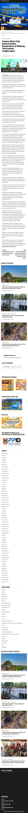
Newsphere (14, 811)
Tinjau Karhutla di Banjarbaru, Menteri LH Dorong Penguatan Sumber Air (13, 345)
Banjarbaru (4, 285)
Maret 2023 (4, 544)
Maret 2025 (4, 491)
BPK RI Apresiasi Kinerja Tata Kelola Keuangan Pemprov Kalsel (8, 252)
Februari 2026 (5, 466)
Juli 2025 (4, 482)
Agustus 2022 (5, 559)
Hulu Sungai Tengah (6, 605)
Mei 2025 (4, 486)
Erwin (12, 290)
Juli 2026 (4, 455)
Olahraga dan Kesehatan (7, 620)
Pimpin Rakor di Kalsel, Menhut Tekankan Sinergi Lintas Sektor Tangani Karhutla (13, 761)
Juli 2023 (4, 535)
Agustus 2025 (5, 480)
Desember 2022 (5, 551)
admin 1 (13, 56)
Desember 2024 (5, 497)
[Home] (2, 28)
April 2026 (4, 462)
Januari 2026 (4, 469)
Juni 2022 (4, 564)
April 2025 (4, 489)
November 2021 (5, 579)
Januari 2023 (4, 548)
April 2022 (4, 568)
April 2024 (4, 515)
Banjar (3, 592)
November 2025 (5, 473)
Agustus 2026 (5, 453)
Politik (3, 625)
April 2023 (4, 542)
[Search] (26, 28)
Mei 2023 (4, 539)
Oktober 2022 (5, 555)
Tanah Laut (4, 643)
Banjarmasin (4, 313)
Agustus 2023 (5, 533)
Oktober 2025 (5, 475)
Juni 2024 (4, 511)
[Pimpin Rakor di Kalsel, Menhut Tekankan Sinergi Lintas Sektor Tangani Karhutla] (14, 748)
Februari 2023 (5, 546)
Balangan (4, 590)
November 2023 (5, 526)
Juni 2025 (4, 484)
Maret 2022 (4, 570)
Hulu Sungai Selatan (6, 603)
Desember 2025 (5, 471)
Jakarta (3, 609)
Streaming (4, 636)
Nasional (4, 616)
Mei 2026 (4, 460)
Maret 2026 (4, 464)
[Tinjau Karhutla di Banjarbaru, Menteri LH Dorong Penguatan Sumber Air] (14, 331)
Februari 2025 (5, 493)
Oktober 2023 (5, 528)
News (3, 38)
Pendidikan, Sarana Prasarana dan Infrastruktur (12, 623)
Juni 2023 (4, 537)
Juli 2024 (4, 508)
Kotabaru (4, 614)
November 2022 (5, 553)
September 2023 (5, 531)
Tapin (3, 645)
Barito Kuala (4, 598)
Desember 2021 (5, 577)
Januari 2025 (4, 495)
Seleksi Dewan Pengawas (7, 632)
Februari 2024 (5, 520)
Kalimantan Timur (6, 612)
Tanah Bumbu (5, 640)
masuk (10, 357)
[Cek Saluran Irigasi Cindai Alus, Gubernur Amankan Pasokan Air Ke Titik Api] (14, 274)
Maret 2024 (4, 517)
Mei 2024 (4, 513)
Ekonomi (4, 601)
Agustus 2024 (5, 506)
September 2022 (5, 557)
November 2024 (5, 500)
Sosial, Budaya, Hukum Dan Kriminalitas (10, 634)
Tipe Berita (4, 647)
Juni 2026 (4, 458)
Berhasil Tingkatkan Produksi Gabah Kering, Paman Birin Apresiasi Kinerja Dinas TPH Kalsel (20, 254)
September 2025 (5, 477)
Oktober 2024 (5, 502)
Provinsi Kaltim (5, 629)
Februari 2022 (5, 573)
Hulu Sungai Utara (6, 607)
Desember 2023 (5, 524)
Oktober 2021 (5, 581)
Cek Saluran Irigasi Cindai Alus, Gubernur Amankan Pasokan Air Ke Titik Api (13, 287)
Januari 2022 (4, 575)
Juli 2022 (4, 562)
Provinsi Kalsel (7, 38)
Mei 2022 (4, 566)
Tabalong (4, 638)
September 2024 (5, 504)
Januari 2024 (4, 522)
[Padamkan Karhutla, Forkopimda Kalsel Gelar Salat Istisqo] (14, 303)
